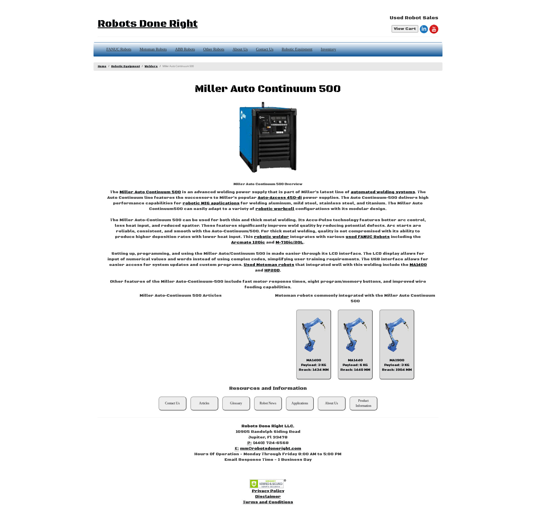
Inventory (328, 49)
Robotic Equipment (297, 49)
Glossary (236, 403)
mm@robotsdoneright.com (270, 448)
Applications (299, 403)
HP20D (272, 270)
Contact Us (264, 49)
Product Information (363, 403)
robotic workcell (274, 208)
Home (102, 66)
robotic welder (271, 236)
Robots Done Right (148, 24)
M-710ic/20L (289, 242)
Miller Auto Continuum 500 (150, 192)
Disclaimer (268, 496)
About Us (240, 49)
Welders (151, 66)
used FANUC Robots (368, 236)
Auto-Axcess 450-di (280, 197)
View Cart (405, 28)
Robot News (268, 403)
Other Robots (213, 49)
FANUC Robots (118, 49)
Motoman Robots (153, 49)
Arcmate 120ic (248, 242)
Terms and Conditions (268, 502)
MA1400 (418, 264)
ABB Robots (185, 49)
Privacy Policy (268, 491)
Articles (204, 403)
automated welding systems (383, 192)
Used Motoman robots (269, 264)
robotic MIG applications (211, 203)
